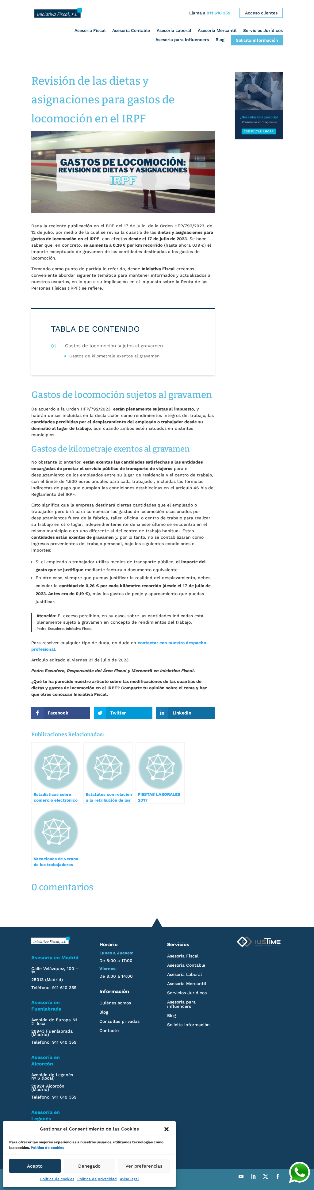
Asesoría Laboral (174, 30)
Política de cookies (47, 1148)
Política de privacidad (97, 1179)
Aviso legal (129, 1179)
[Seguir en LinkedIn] (253, 1176)
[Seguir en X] (265, 1176)
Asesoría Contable (131, 30)
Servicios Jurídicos (263, 30)
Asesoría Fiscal (90, 30)
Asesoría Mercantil (217, 30)
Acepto (35, 1166)
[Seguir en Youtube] (241, 1176)
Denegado (89, 1166)
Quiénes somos (115, 1003)
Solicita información (257, 40)
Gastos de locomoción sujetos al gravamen (114, 346)
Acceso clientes (261, 13)
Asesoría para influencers (182, 39)
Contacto (109, 1030)
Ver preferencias (144, 1166)
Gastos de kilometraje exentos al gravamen (114, 355)
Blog (220, 39)
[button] (166, 1129)
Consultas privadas (119, 1021)
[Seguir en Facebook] (278, 1176)
